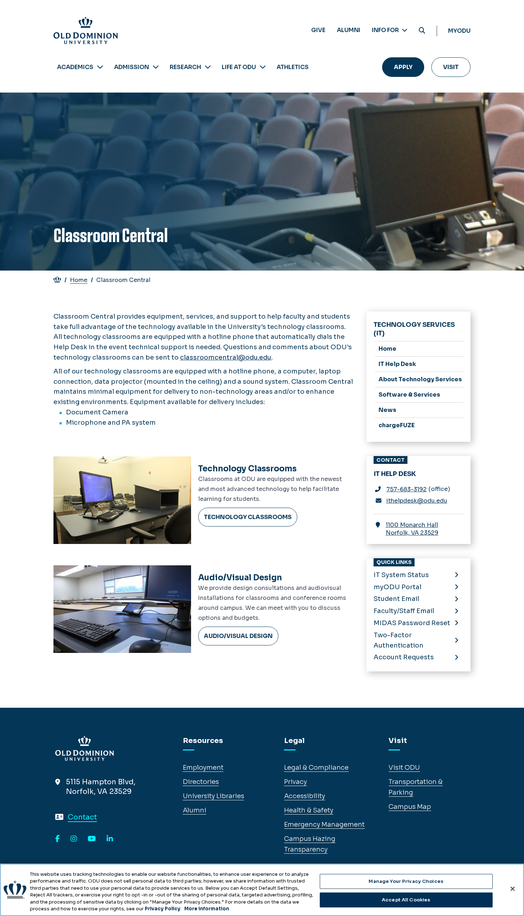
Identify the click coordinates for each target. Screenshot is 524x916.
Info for (386, 30)
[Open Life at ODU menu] (263, 67)
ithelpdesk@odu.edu (416, 500)
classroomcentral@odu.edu (225, 357)
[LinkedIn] (110, 839)
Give (318, 30)
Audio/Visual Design (240, 577)
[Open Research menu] (208, 67)
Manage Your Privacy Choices (406, 881)
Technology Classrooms (247, 468)
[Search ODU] (422, 31)
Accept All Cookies (406, 900)
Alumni (348, 30)
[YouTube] (92, 839)
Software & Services (409, 394)
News (387, 410)
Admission (131, 67)
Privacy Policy (162, 909)
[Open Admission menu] (156, 67)
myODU (459, 31)
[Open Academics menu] (100, 67)
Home (78, 280)
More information (206, 909)
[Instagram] (74, 839)
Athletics (293, 67)
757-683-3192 (406, 489)
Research (185, 67)
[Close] (512, 889)
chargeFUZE (397, 425)
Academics (75, 67)
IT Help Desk (397, 364)
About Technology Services (420, 379)
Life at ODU (239, 67)
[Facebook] (57, 839)
